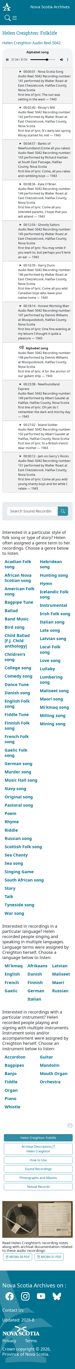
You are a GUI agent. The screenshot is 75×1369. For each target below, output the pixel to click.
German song (18, 763)
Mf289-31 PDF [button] (50, 1257)
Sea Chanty (16, 855)
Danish (35, 974)
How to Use (38, 1160)
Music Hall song (21, 780)
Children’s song (15, 656)
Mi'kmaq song (54, 707)
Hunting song (54, 575)
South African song (24, 880)
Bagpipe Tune (19, 602)
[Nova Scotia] (21, 1331)
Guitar (46, 1057)
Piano (10, 1098)
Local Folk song (50, 649)
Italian (34, 999)
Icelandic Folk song (54, 594)
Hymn (46, 583)
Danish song (17, 692)
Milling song (53, 715)
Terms (31, 1340)
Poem (10, 813)
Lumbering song (51, 679)
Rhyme (12, 821)
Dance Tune (17, 684)
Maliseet (61, 974)
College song (18, 667)
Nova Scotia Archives (50, 6)
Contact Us (12, 1310)
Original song (19, 797)
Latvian (60, 965)
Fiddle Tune (17, 714)
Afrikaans (38, 965)
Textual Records (38, 1187)
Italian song (52, 622)
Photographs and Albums (38, 1178)
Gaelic (11, 990)
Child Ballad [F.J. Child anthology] (17, 641)
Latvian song (53, 638)
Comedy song (18, 676)
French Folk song (17, 739)
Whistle (12, 1106)
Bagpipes (14, 1065)
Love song (50, 660)
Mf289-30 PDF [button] (19, 1257)
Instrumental (53, 605)
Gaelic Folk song (16, 752)
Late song (50, 630)
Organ (11, 1090)
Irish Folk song (55, 613)
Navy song (15, 788)
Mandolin (49, 1065)
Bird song (15, 627)
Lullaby (47, 668)
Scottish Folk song (23, 846)
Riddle (11, 830)
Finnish (35, 982)
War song (14, 913)
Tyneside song (19, 904)
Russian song (18, 838)
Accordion (15, 1057)
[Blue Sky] (57, 1296)
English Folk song (17, 703)
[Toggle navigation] (11, 18)
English (12, 974)
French (12, 982)
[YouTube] (41, 1296)
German (36, 990)
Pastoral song (19, 805)
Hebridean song (51, 564)
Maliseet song (54, 690)
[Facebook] (9, 1296)
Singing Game (19, 871)
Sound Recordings (38, 1169)
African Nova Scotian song (18, 577)
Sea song (14, 863)
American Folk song (19, 591)
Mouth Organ (54, 1073)
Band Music (17, 619)
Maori (58, 982)
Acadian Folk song (18, 564)
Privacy (9, 1340)
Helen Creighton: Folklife (38, 1138)
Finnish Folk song (17, 725)
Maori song (51, 699)
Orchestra (50, 1081)
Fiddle (11, 1081)
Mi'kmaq (14, 965)
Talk (9, 896)
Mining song (53, 723)
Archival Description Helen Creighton (37, 1148)
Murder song (18, 772)
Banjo (11, 1073)
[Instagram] (25, 1296)
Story (10, 888)
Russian (60, 990)
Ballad (11, 610)
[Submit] (63, 511)
